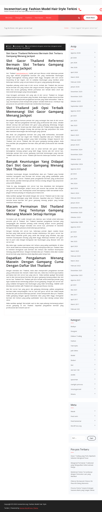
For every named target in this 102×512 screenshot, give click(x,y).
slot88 (73, 375)
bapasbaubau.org (22, 73)
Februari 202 (75, 309)
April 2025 (74, 130)
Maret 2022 (75, 261)
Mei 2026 (74, 67)
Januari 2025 (75, 145)
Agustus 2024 (75, 169)
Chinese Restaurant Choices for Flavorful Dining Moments (82, 482)
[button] (79, 17)
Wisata (73, 394)
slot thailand (26, 48)
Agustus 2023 (75, 227)
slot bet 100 (75, 370)
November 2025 (76, 96)
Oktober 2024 (76, 159)
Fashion (29, 17)
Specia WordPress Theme (29, 508)
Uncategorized (19, 46)
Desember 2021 (76, 270)
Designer (19, 17)
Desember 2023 (76, 208)
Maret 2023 (75, 251)
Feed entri (74, 416)
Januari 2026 (75, 87)
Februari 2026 (76, 82)
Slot (72, 365)
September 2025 (77, 106)
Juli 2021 (74, 285)
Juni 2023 (74, 237)
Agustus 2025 (75, 111)
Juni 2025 (74, 121)
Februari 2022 (76, 266)
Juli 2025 (74, 116)
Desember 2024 (76, 150)
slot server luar (17, 48)
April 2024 (74, 188)
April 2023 (74, 246)
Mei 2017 (74, 295)
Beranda (8, 17)
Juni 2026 (74, 63)
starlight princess (77, 384)
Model (48, 17)
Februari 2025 (76, 140)
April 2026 (74, 72)
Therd (9, 46)
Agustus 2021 (75, 280)
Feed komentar (76, 421)
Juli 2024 (74, 174)
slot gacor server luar (44, 46)
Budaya (73, 326)
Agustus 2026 (75, 53)
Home (66, 28)
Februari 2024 (76, 198)
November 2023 (76, 212)
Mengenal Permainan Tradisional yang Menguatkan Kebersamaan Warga (82, 465)
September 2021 (77, 275)
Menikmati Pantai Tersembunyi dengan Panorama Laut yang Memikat (81, 474)
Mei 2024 (74, 183)
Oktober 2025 (76, 101)
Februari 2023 (76, 256)
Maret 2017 (75, 304)
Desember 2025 (76, 92)
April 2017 (74, 299)
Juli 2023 (74, 232)
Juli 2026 (74, 58)
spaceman (74, 380)
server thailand (32, 46)
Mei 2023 (74, 241)
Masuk (73, 411)
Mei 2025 (74, 125)
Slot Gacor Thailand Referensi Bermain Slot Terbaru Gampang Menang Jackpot (34, 54)
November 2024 (76, 154)
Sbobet (73, 360)
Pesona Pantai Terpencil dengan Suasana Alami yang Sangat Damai (82, 489)
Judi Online (74, 351)
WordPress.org (76, 426)
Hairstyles (39, 17)
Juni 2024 (74, 179)
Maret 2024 (75, 193)
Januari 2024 (75, 203)
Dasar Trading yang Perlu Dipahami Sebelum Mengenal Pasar (83, 457)
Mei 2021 (74, 290)
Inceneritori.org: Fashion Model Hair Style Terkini (40, 9)
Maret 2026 (75, 77)
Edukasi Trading (76, 336)
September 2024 (77, 164)
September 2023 (77, 222)
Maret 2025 (75, 135)
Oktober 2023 (76, 217)
